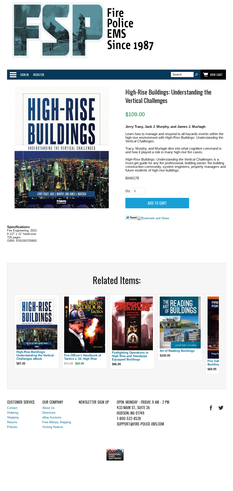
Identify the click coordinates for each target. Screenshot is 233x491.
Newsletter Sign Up (94, 402)
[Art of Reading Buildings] (180, 347)
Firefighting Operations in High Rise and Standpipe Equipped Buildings (130, 356)
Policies (12, 427)
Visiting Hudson (52, 427)
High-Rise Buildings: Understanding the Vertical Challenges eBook (35, 355)
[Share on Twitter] (131, 218)
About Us (48, 408)
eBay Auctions (51, 417)
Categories (13, 75)
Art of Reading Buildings (177, 351)
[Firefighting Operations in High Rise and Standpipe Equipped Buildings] (132, 349)
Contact (12, 408)
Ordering (12, 412)
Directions (49, 412)
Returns (12, 422)
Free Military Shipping (56, 422)
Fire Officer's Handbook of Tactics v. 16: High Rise (82, 357)
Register (38, 74)
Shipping (12, 417)
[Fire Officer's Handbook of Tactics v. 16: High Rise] (84, 352)
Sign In (24, 74)
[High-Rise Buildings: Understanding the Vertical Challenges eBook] (36, 348)
